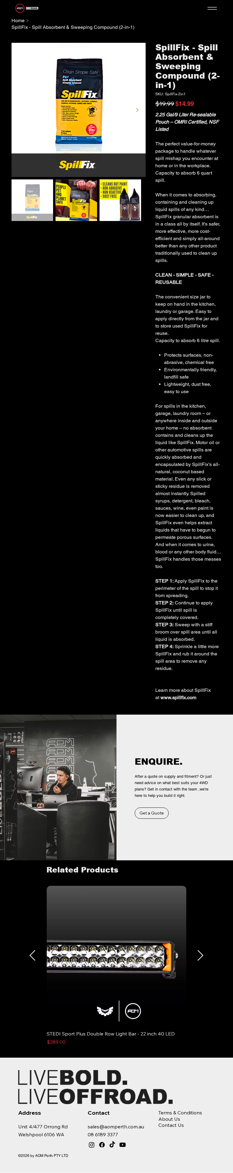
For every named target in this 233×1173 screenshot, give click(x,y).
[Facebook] (102, 1144)
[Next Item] (137, 110)
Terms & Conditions (180, 1113)
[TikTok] (112, 1144)
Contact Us (171, 1125)
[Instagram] (91, 1144)
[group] (116, 969)
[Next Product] (200, 955)
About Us (169, 1119)
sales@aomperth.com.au (116, 1127)
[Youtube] (122, 1144)
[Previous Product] (32, 955)
